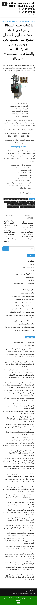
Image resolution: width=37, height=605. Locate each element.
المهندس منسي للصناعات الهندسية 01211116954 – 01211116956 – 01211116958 (21, 8)
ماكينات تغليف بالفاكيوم (26, 324)
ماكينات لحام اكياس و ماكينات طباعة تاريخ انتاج (19, 327)
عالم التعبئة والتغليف (27, 290)
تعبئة (6, 202)
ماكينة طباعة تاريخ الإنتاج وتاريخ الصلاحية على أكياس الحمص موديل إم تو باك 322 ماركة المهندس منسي (20, 453)
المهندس (31, 202)
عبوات (18, 204)
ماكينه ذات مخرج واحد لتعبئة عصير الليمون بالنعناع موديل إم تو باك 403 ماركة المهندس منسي (20, 520)
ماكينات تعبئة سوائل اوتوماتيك (27, 21)
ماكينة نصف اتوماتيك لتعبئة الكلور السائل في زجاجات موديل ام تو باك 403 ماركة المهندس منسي (20, 548)
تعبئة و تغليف (30, 277)
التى (23, 199)
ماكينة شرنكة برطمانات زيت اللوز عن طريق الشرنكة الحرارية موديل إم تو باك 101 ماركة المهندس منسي (20, 406)
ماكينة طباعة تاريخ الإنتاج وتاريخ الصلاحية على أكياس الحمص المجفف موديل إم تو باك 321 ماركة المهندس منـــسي (18, 445)
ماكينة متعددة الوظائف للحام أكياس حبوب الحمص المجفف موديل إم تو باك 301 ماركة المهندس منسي (18, 468)
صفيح (23, 204)
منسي (26, 207)
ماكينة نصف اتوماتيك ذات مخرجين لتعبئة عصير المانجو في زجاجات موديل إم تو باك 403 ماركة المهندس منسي (19, 556)
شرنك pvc (31, 280)
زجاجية (29, 204)
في (14, 204)
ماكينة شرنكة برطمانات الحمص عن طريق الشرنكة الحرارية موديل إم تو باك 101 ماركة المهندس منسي (20, 504)
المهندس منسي (29, 271)
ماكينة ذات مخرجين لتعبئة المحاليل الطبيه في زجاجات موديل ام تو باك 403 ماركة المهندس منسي (20, 569)
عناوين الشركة (29, 345)
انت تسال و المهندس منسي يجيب (23, 274)
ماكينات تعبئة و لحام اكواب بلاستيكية (22, 309)
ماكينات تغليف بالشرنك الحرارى (24, 321)
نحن (21, 207)
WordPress (23, 593)
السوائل (6, 199)
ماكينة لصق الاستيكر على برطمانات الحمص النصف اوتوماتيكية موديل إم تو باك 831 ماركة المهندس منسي (20, 419)
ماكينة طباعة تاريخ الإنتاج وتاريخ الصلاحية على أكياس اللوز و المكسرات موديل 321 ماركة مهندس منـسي (20, 356)
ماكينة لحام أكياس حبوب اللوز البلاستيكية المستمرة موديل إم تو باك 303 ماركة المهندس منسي (19, 377)
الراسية (13, 199)
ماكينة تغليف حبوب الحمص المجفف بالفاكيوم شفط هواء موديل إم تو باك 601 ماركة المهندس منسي (19, 427)
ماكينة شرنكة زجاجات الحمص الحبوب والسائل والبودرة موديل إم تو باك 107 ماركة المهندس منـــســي (19, 497)
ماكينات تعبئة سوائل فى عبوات (24, 302)
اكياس (32, 264)
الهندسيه (25, 202)
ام (20, 202)
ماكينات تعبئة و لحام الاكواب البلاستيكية (22, 312)
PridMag (32, 593)
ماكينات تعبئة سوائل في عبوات (10, 21)
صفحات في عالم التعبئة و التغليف (23, 283)
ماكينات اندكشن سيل (27, 293)
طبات (32, 286)
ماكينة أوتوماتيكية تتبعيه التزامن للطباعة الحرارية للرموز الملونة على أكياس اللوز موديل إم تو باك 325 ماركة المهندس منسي (19, 364)
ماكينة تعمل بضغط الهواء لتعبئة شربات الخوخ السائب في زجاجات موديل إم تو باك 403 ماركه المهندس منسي (19, 577)
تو (33, 204)
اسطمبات (31, 261)
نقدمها (16, 207)
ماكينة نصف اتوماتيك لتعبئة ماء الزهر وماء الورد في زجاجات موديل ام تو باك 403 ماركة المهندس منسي (19, 528)
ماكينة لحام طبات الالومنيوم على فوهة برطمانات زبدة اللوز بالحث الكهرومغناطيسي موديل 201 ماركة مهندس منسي (19, 393)
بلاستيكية (11, 202)
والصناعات (10, 207)
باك (16, 202)
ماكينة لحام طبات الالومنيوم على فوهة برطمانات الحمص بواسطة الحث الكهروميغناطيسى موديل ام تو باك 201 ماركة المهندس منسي (18, 489)
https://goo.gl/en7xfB (18, 147)
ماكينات (32, 207)
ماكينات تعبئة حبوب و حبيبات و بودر (23, 296)
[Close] (33, 600)
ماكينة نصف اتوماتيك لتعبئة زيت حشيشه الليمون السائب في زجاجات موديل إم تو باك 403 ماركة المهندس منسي (19, 541)
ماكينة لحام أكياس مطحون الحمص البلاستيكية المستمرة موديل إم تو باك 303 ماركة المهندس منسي (19, 481)
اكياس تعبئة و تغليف (28, 267)
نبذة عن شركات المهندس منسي (24, 330)
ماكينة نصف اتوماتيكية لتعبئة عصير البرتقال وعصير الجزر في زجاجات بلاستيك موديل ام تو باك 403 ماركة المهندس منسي (18, 512)
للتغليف (9, 204)
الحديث (18, 199)
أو (27, 199)
